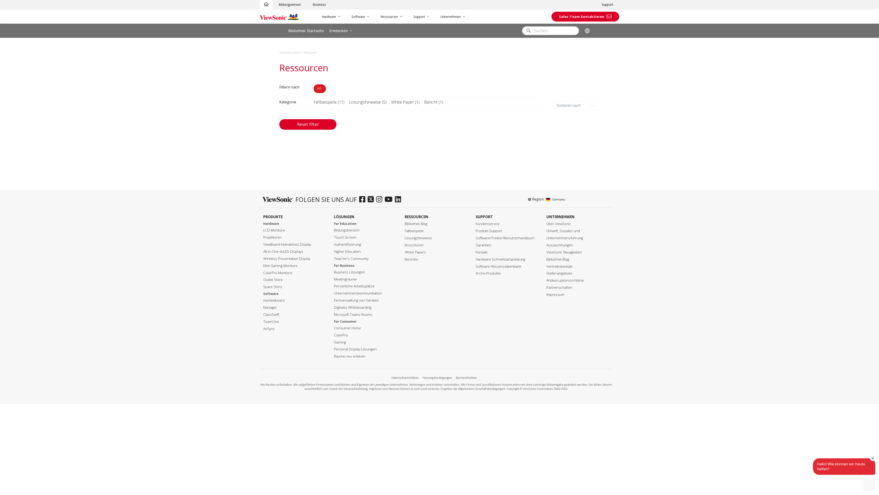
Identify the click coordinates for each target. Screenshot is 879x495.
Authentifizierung (347, 244)
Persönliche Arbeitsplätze (354, 286)
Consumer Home (347, 328)
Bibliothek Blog (416, 223)
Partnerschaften (559, 287)
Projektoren (272, 237)
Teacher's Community (351, 258)
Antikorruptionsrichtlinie (565, 280)
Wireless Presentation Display (286, 258)
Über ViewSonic (558, 223)
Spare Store (272, 286)
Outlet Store (273, 279)
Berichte (411, 259)
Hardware (329, 16)
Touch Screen (345, 237)
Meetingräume (345, 279)
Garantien (483, 245)
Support (607, 4)
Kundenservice (487, 223)
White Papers (415, 252)
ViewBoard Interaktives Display (287, 244)
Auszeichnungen (559, 245)
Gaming (340, 342)
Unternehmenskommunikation (358, 293)
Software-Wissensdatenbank (498, 266)
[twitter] (372, 199)
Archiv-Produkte (488, 273)
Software (358, 16)
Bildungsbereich (346, 230)
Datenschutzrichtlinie (405, 378)
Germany (558, 199)
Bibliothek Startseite (306, 30)
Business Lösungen (349, 272)
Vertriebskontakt (559, 266)
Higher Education (347, 251)
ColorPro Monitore (277, 272)
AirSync (269, 328)
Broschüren (414, 245)
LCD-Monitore (274, 230)
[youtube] (390, 199)
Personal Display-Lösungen (355, 349)
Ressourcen (389, 16)
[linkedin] (399, 199)
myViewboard (274, 300)
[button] (320, 88)
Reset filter (308, 124)
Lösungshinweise (418, 238)
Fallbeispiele (414, 230)
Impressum (555, 294)
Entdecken (338, 30)
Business (319, 4)
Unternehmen (450, 16)
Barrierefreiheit (466, 378)
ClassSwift (271, 314)
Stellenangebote (559, 273)
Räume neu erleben (349, 356)
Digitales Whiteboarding (352, 307)
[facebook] (363, 199)
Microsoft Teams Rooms (353, 314)
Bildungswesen (290, 4)
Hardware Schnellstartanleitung (500, 259)
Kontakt (482, 252)
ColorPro (341, 335)
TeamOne (271, 321)
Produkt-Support (489, 230)
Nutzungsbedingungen (437, 378)
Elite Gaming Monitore (280, 265)
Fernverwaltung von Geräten (356, 300)
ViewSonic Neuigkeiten (564, 252)
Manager (270, 307)
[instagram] (380, 199)
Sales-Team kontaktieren (581, 16)
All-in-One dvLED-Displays (283, 251)
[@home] (266, 4)
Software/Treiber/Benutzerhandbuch (505, 238)
